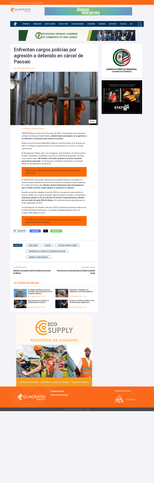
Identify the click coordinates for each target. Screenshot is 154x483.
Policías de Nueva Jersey (67, 245)
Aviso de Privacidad (59, 395)
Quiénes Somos (57, 391)
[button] (133, 24)
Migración (37, 24)
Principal (26, 24)
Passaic (48, 245)
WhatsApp (56, 231)
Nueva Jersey (50, 24)
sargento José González (38, 257)
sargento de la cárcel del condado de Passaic (47, 251)
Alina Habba (33, 245)
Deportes (113, 24)
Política (123, 24)
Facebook (35, 231)
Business (102, 24)
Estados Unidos (78, 24)
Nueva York (63, 24)
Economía (91, 24)
